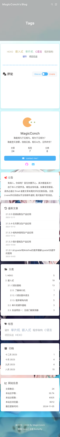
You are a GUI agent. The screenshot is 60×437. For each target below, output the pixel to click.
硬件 (25, 56)
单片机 (29, 51)
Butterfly (38, 429)
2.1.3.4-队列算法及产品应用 (18, 223)
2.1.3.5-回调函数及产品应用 (18, 214)
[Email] (33, 164)
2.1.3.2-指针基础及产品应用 (18, 241)
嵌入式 (19, 51)
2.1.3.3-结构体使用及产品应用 (19, 232)
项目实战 (33, 56)
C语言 (38, 51)
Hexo (25, 429)
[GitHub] (27, 164)
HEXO (10, 51)
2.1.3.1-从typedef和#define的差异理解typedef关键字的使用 (30, 251)
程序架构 (48, 51)
